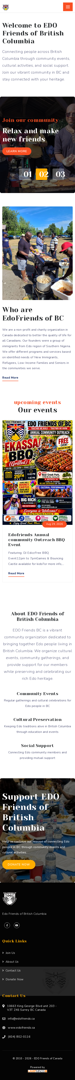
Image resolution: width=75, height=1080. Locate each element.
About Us (12, 962)
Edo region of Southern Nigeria (48, 346)
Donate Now (19, 864)
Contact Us (13, 970)
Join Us (10, 953)
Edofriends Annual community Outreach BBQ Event (36, 539)
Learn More (17, 151)
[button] (23, 174)
